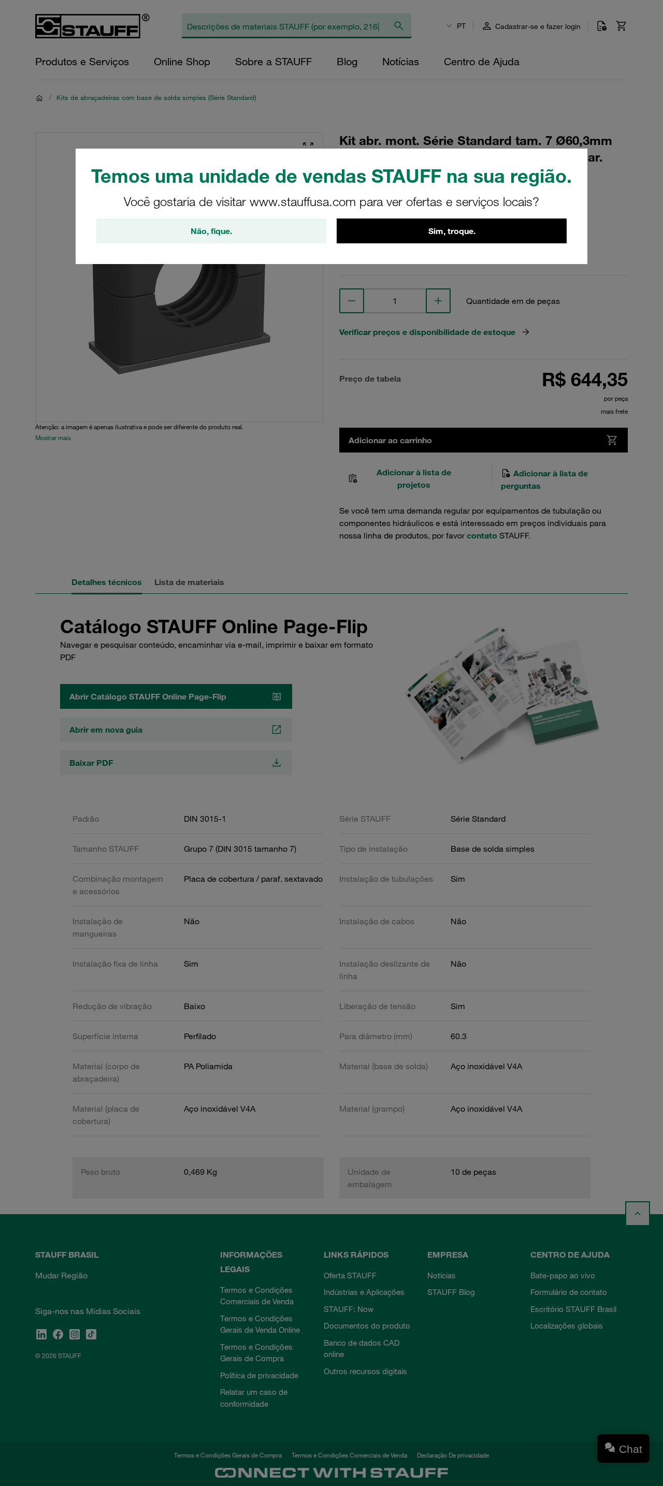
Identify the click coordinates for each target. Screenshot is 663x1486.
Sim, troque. (451, 231)
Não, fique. (211, 231)
